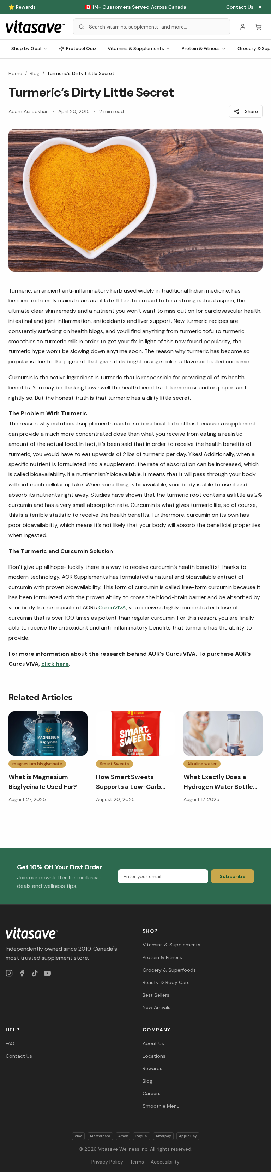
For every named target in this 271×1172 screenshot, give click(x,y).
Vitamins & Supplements (136, 48)
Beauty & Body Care (166, 982)
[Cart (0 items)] (258, 27)
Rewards (152, 1068)
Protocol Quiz (81, 48)
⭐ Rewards (22, 7)
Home (15, 73)
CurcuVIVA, (112, 607)
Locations (154, 1056)
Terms (137, 1162)
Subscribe (232, 876)
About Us (153, 1043)
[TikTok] (34, 973)
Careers (152, 1093)
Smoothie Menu (161, 1106)
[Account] (243, 27)
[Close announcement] (260, 7)
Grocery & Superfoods (169, 970)
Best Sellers (156, 995)
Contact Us (239, 7)
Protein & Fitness (201, 48)
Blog (35, 73)
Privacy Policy (107, 1162)
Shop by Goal (26, 48)
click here (55, 664)
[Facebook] (21, 973)
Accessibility (165, 1162)
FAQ (10, 1043)
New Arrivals (156, 1007)
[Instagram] (9, 973)
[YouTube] (47, 973)
